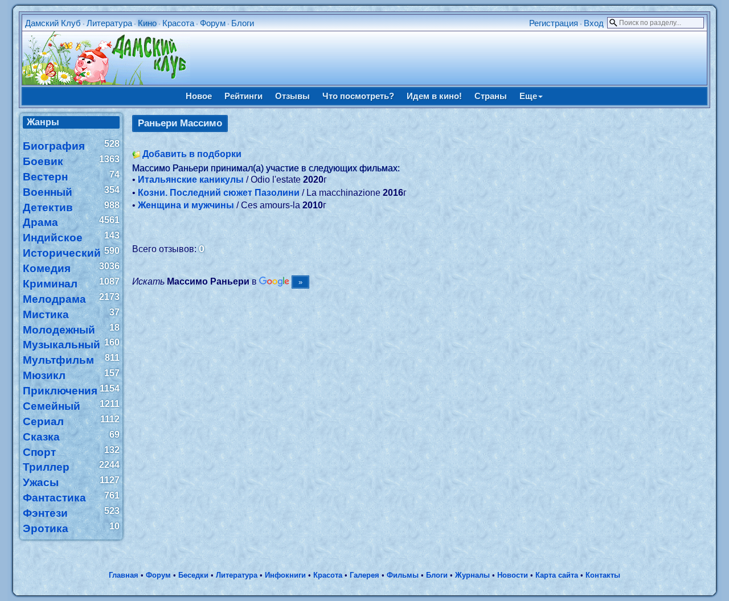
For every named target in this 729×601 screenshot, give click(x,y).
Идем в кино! (434, 96)
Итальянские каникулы (191, 179)
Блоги (242, 23)
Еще (528, 96)
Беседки (193, 575)
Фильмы (403, 575)
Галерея (364, 575)
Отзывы (292, 96)
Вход (594, 23)
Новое (199, 96)
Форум (213, 23)
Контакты (602, 575)
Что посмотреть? (358, 96)
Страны (490, 96)
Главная (123, 575)
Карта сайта (556, 575)
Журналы (472, 575)
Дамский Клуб (53, 23)
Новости (512, 575)
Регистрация (553, 23)
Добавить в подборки (191, 154)
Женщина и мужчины (186, 205)
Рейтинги (243, 96)
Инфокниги (285, 575)
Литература (109, 23)
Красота (178, 23)
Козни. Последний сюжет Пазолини (219, 192)
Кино (147, 23)
